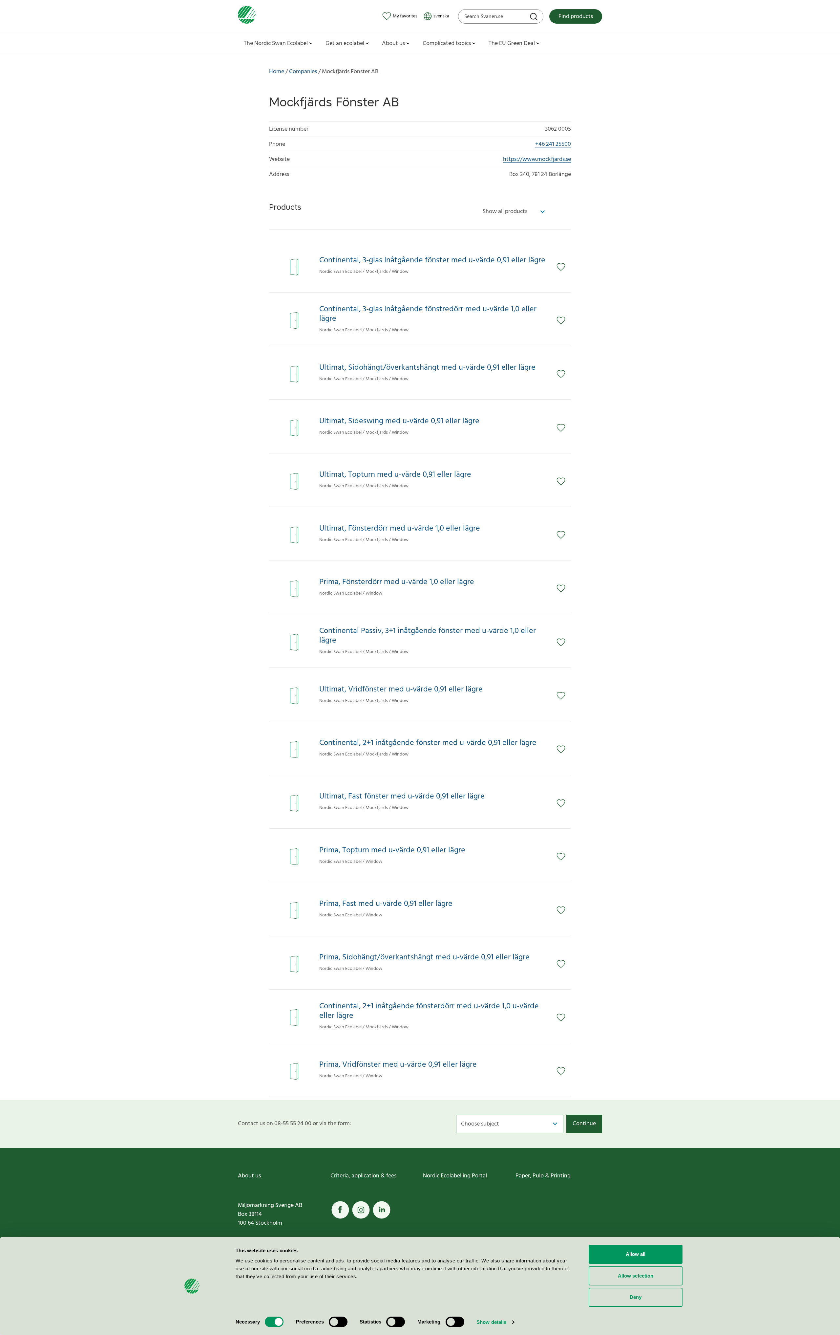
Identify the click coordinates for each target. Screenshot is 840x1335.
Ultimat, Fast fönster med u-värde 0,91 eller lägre (402, 796)
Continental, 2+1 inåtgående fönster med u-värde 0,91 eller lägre (427, 743)
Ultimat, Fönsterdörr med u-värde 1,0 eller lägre (399, 529)
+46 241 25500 (553, 144)
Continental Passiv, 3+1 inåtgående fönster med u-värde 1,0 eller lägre (427, 636)
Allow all (636, 1254)
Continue (584, 1123)
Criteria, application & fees (363, 1176)
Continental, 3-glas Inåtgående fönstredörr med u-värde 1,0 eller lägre (427, 314)
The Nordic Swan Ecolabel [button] (276, 43)
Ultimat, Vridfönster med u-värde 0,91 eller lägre (401, 689)
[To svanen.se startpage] (247, 16)
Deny (635, 1297)
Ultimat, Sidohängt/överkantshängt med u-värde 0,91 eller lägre (427, 368)
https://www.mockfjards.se (537, 159)
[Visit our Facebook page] (340, 1210)
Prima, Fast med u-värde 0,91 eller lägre (385, 904)
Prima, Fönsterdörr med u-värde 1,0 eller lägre (396, 582)
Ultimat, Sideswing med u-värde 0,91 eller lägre (399, 421)
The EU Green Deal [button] (512, 43)
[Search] (534, 17)
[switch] (338, 1322)
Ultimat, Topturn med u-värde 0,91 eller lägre (395, 475)
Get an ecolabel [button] (345, 43)
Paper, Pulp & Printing (543, 1176)
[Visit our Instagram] (361, 1210)
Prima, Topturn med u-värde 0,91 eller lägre (392, 850)
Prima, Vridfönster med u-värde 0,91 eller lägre (398, 1065)
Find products (575, 16)
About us (249, 1176)
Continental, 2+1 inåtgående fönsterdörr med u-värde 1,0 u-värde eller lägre (429, 1011)
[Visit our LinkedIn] (381, 1210)
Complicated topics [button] (447, 43)
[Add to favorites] (563, 267)
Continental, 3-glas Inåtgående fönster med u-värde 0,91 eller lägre (432, 260)
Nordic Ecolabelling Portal (455, 1176)
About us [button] (393, 43)
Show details (491, 1322)
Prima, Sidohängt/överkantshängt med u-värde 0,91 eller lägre (424, 957)
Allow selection (636, 1276)
